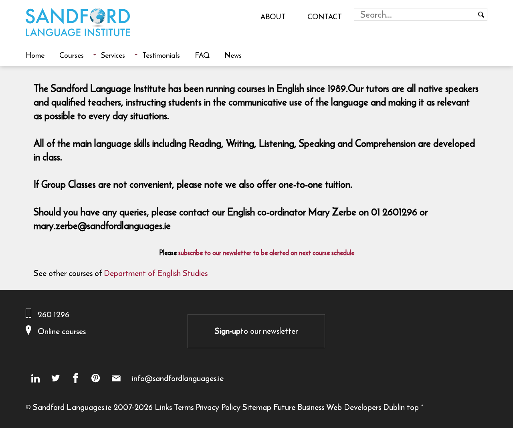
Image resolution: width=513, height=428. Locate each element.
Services (113, 55)
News (233, 55)
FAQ (202, 55)
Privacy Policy (218, 407)
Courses (71, 55)
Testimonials (161, 55)
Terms (184, 407)
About (273, 16)
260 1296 (53, 314)
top (413, 407)
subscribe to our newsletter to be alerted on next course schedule (266, 252)
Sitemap (256, 407)
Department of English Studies (156, 273)
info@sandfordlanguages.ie (178, 378)
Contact (324, 16)
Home (35, 55)
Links (163, 407)
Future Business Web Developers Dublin (339, 407)
